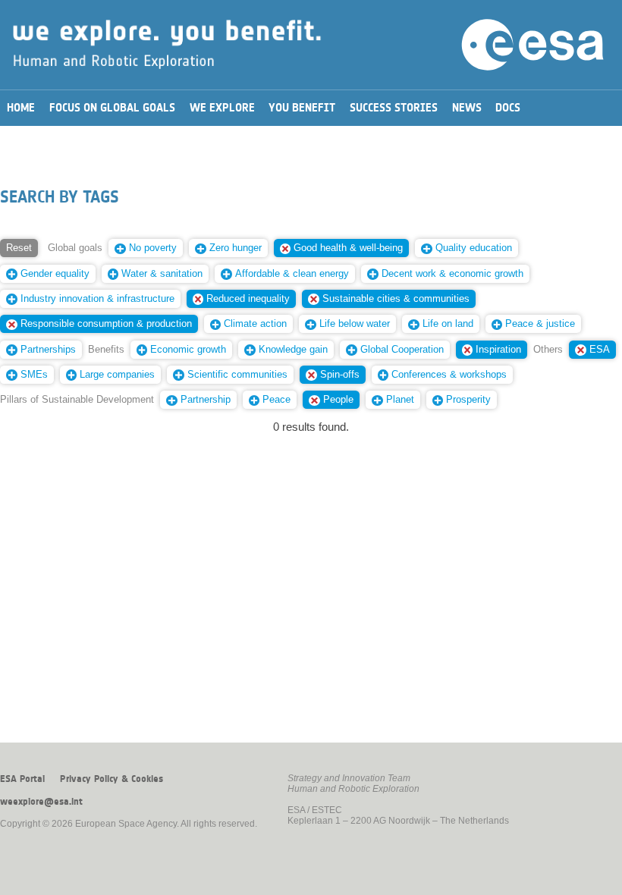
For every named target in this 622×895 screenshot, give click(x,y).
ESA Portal (22, 779)
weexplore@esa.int (41, 802)
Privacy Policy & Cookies (111, 779)
